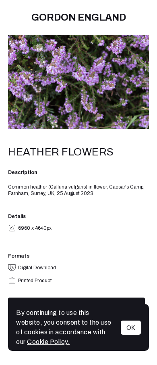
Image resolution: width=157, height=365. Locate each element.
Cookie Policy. (48, 341)
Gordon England (78, 17)
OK (130, 327)
